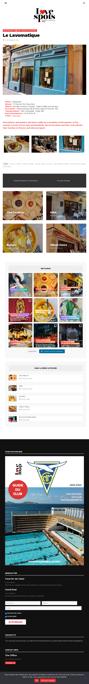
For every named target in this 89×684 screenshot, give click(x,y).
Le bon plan (11, 616)
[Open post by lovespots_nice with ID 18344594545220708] (45, 310)
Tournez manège (63, 181)
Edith (53, 212)
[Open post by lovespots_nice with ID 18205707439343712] (45, 335)
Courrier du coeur (14, 613)
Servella (12, 245)
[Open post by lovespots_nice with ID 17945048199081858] (20, 335)
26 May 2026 (25, 420)
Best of (12, 164)
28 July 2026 (25, 399)
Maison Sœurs (58, 245)
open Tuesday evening (78, 164)
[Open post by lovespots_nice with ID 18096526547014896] (20, 310)
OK (37, 680)
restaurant (7, 166)
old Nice (49, 164)
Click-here (16, 116)
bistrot (19, 164)
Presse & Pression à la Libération (26, 181)
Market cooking (28, 164)
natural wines (40, 164)
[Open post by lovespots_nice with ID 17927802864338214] (71, 335)
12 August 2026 (26, 378)
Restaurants (9, 30)
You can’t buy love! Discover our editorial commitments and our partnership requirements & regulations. (44, 641)
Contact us (10, 663)
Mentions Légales (48, 680)
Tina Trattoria (15, 212)
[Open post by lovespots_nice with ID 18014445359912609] (71, 310)
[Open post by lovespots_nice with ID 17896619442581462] (45, 285)
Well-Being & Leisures (26, 30)
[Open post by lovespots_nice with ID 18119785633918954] (71, 285)
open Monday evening (61, 164)
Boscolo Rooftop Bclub (27, 417)
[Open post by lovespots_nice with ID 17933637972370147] (20, 285)
